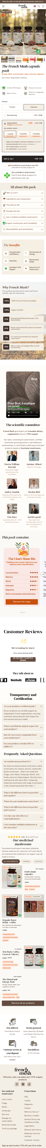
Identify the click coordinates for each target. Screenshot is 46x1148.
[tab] (22, 612)
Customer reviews (31, 1140)
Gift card (5, 1115)
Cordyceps (6, 1111)
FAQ (26, 1097)
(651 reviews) (40, 869)
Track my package (9, 1129)
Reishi (4, 1107)
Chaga (4, 1103)
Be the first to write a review (23, 659)
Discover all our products (23, 1003)
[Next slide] (43, 574)
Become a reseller (31, 1116)
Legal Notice (29, 1126)
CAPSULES (38, 861)
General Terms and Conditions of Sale (32, 1121)
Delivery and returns (32, 1130)
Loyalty (27, 1101)
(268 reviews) (17, 976)
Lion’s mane (7, 1099)
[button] (35, 6)
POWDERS (26, 861)
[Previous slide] (3, 574)
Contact (27, 1108)
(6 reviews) (18, 949)
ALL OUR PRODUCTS (11, 861)
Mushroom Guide (9, 1125)
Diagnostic (28, 1104)
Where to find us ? (31, 1112)
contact (12, 1060)
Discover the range (21, 602)
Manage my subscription (7, 1119)
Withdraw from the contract (32, 1135)
